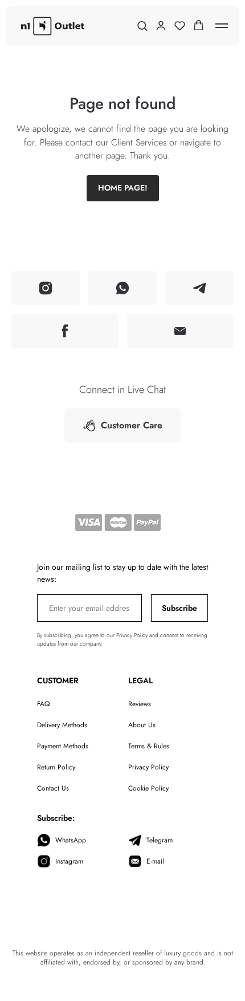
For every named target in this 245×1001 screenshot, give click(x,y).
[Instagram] (45, 288)
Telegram (159, 840)
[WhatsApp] (122, 288)
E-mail (155, 861)
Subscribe (179, 608)
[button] (142, 25)
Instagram (69, 861)
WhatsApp (70, 840)
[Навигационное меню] (221, 25)
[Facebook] (65, 331)
